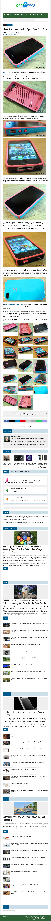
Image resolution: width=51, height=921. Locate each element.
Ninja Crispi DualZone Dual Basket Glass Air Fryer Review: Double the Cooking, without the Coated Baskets (28, 756)
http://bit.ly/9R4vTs (30, 482)
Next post (30, 426)
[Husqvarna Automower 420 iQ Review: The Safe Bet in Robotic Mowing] (6, 660)
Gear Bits (5, 798)
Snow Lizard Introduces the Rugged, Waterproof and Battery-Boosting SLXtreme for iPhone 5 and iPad (43, 465)
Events (4, 461)
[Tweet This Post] (12, 421)
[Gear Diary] (25, 5)
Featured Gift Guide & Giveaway (9, 528)
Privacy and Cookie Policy (38, 917)
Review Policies (41, 916)
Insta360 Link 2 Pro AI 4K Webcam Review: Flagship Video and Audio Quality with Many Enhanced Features (29, 638)
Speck (17, 32)
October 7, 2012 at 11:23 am (20, 488)
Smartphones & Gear (7, 14)
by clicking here (27, 524)
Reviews (16, 461)
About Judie (27, 916)
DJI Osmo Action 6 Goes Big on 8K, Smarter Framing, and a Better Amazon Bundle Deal (27, 762)
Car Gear (22, 14)
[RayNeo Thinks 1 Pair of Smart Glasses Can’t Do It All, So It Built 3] (6, 772)
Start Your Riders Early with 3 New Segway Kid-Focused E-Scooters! (25, 818)
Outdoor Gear (36, 14)
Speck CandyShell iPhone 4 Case (14, 304)
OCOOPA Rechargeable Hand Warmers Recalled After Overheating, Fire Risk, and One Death (28, 857)
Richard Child (13, 478)
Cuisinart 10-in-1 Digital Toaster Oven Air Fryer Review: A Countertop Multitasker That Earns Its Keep (29, 624)
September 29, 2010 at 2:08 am (23, 478)
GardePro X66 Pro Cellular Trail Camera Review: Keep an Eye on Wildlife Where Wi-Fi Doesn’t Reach (29, 679)
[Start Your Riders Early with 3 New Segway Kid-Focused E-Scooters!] (25, 814)
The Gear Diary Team (34, 916)
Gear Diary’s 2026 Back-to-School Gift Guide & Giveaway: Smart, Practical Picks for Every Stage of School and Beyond (23, 549)
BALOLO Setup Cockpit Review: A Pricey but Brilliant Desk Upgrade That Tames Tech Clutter (28, 665)
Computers (43, 14)
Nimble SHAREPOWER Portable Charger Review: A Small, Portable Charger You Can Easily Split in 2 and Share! (29, 631)
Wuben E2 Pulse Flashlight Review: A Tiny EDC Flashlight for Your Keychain (25, 644)
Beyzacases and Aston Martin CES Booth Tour (7, 464)
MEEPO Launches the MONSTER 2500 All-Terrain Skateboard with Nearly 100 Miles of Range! (29, 864)
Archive (28, 919)
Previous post (21, 426)
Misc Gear (12, 17)
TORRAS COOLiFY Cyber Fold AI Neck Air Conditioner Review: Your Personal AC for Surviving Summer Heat (28, 672)
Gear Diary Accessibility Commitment (33, 918)
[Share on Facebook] (6, 421)
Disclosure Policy (30, 917)
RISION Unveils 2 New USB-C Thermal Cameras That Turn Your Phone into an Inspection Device (29, 850)
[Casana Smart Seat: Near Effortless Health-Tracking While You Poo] (6, 874)
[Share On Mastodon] (44, 421)
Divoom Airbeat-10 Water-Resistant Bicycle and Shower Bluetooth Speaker (31, 465)
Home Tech (16, 14)
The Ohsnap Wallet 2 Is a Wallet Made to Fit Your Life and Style (24, 713)
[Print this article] (33, 421)
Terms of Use (43, 918)
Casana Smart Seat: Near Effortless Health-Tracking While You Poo (24, 871)
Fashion (18, 17)
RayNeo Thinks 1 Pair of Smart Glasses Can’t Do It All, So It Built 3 (24, 769)
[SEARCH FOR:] (41, 20)
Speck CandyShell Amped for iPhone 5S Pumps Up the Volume (19, 465)
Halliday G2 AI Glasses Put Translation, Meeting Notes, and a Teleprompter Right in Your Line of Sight (29, 878)
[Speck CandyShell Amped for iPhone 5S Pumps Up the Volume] (19, 460)
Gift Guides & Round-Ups (26, 17)
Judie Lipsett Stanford (12, 34)
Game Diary (6, 17)
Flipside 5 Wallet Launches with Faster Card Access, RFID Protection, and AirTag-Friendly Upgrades (28, 892)
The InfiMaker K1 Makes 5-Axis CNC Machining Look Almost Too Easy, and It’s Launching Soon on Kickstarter (29, 790)
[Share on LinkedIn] (17, 421)
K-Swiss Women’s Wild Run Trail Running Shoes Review (21, 651)
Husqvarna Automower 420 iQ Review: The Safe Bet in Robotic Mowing (24, 658)
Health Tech (28, 14)
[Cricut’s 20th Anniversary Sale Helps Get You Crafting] (6, 786)
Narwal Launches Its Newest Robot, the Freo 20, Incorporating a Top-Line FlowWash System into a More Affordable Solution (29, 844)
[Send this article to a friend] (28, 421)
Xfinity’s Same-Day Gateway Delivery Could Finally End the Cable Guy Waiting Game (27, 885)
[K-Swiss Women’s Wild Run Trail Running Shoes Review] (6, 653)
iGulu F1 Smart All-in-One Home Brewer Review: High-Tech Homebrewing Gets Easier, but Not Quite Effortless (25, 602)
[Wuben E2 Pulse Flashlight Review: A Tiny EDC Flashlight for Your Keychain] (6, 647)
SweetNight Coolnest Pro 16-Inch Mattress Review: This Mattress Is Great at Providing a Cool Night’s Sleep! (29, 777)
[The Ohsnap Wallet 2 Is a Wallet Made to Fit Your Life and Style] (25, 709)
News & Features (41, 461)
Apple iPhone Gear (11, 32)
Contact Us (33, 919)
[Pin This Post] (23, 421)
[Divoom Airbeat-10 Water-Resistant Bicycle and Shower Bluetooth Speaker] (29, 460)
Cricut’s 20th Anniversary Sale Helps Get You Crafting (21, 783)
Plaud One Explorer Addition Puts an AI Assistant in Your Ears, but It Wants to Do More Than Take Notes (29, 735)
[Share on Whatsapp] (39, 421)
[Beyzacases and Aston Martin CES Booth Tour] (6, 460)
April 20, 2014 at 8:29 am (19, 498)
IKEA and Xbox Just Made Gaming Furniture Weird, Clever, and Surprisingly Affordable (27, 742)
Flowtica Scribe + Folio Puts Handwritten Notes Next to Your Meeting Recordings (26, 749)
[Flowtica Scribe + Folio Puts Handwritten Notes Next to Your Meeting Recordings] (6, 751)
